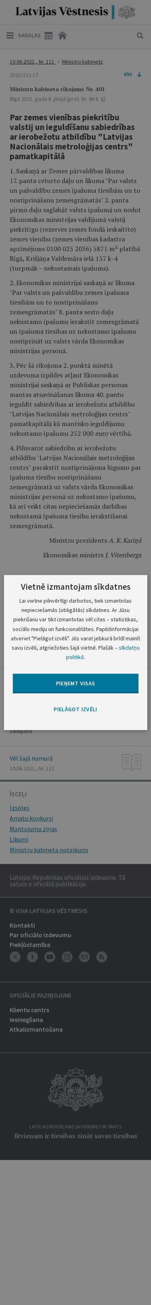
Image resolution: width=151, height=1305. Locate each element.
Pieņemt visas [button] (75, 683)
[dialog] (75, 652)
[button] (75, 709)
